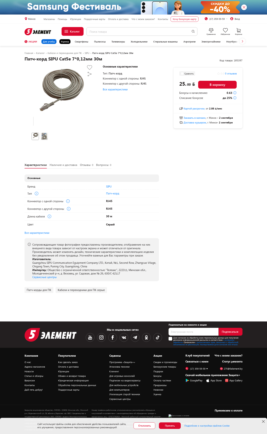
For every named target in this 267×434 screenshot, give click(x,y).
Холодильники (139, 41)
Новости (29, 371)
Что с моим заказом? (143, 19)
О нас (28, 362)
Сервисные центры (44, 277)
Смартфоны (81, 41)
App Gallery (235, 380)
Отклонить (144, 425)
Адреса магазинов (35, 366)
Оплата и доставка (118, 19)
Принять (170, 425)
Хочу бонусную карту (184, 19)
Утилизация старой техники (124, 394)
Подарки (158, 371)
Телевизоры (118, 41)
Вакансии (30, 380)
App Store (216, 380)
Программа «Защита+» (122, 362)
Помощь (62, 19)
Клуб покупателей (197, 355)
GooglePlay (196, 380)
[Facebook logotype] (112, 337)
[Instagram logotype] (101, 337)
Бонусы (157, 376)
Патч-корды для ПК (39, 290)
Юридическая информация (73, 380)
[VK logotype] (124, 337)
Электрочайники (211, 41)
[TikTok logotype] (157, 337)
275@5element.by (233, 368)
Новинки (158, 389)
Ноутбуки (231, 41)
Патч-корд (112, 193)
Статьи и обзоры (34, 376)
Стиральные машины (165, 41)
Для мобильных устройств (123, 385)
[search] (193, 31)
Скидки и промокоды (165, 362)
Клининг (114, 371)
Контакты (163, 19)
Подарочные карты (94, 19)
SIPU (109, 186)
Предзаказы (160, 385)
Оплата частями (162, 380)
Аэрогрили (189, 41)
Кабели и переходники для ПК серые (81, 290)
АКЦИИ (33, 41)
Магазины (49, 19)
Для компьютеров (119, 389)
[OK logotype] (146, 337)
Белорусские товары (164, 366)
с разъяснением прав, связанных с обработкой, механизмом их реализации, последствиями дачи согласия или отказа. (205, 343)
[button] (242, 41)
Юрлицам (75, 19)
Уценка (65, 41)
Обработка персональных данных (77, 385)
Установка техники (119, 366)
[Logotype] (38, 31)
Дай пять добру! (34, 389)
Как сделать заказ (68, 362)
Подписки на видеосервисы (124, 380)
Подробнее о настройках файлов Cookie (207, 425)
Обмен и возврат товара (72, 376)
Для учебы (49, 41)
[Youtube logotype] (90, 337)
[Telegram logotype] (135, 337)
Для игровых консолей (122, 376)
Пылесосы (100, 41)
